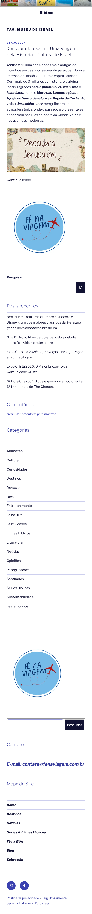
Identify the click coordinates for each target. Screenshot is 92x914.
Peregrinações (18, 570)
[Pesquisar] (81, 287)
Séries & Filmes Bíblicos (26, 832)
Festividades (17, 524)
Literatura (15, 542)
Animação (15, 451)
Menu (48, 13)
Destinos (14, 479)
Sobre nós (15, 860)
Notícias (13, 552)
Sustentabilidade (20, 597)
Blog (10, 851)
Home (11, 805)
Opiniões (14, 561)
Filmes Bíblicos (19, 533)
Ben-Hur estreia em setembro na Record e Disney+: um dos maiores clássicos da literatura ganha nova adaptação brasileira (44, 322)
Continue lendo (19, 180)
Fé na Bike (15, 515)
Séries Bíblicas (18, 588)
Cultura (13, 460)
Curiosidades (17, 469)
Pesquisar (15, 277)
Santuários (15, 579)
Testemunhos (18, 606)
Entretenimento (19, 506)
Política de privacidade (23, 898)
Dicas (11, 497)
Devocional (15, 488)
